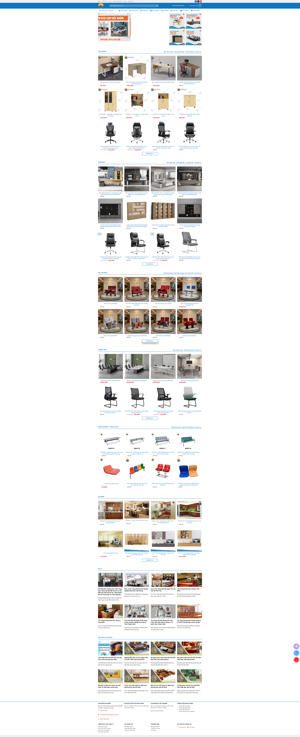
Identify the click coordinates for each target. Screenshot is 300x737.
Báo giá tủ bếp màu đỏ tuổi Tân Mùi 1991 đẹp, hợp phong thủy (189, 658)
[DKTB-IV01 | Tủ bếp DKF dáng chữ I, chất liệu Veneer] (110, 510)
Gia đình (165, 10)
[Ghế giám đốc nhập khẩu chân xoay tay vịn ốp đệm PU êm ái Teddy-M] (110, 242)
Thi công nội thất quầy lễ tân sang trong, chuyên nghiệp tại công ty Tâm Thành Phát (135, 622)
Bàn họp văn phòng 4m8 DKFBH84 (163, 380)
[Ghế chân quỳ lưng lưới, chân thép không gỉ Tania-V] (189, 397)
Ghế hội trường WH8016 (110, 335)
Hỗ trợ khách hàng (117, 1)
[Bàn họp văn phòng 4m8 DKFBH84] (163, 366)
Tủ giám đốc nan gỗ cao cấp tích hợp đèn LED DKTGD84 (163, 225)
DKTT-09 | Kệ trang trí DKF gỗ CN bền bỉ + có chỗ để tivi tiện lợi (137, 553)
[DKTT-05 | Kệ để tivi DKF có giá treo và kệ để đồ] (163, 539)
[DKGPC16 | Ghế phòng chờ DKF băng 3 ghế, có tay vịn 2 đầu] (188, 442)
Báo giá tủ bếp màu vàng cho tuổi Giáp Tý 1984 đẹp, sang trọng (109, 686)
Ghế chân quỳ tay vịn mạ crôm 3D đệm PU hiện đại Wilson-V (110, 411)
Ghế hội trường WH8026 (163, 335)
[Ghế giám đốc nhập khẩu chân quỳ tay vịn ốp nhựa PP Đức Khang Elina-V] (136, 242)
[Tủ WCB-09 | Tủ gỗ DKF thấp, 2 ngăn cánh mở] (189, 100)
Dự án (109, 1)
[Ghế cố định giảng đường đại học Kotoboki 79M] (189, 289)
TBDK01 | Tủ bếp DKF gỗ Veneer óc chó (137, 520)
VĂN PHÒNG (102, 51)
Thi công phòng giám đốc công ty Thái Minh (109, 621)
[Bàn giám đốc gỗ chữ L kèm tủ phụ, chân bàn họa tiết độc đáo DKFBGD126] (110, 178)
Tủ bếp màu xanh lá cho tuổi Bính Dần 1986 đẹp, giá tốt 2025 (188, 686)
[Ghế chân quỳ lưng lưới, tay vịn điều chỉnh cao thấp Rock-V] (163, 397)
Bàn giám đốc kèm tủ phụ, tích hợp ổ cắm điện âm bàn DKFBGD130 (189, 193)
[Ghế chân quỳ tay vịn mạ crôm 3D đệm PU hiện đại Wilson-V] (110, 397)
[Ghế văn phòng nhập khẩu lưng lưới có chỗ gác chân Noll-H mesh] (163, 132)
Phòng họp (134, 10)
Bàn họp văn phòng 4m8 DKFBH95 (110, 380)
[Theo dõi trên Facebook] (196, 1)
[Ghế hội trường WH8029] (110, 289)
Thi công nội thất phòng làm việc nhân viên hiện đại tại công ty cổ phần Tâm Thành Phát (162, 622)
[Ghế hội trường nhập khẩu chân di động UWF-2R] (136, 289)
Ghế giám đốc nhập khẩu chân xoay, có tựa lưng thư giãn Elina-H (163, 257)
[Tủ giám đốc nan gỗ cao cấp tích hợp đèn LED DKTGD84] (163, 211)
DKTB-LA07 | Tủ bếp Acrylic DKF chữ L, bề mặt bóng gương (163, 521)
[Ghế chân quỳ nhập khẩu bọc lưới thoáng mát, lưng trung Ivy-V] (136, 397)
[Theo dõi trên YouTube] (201, 1)
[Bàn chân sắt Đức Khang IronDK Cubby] (163, 68)
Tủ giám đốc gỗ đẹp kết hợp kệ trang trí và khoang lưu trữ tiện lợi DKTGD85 (137, 225)
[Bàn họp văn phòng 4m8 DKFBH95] (110, 366)
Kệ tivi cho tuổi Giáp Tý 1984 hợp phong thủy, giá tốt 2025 (135, 686)
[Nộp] (157, 5)
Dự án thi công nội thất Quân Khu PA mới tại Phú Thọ (163, 590)
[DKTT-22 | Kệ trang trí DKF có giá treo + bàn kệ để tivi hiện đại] (189, 539)
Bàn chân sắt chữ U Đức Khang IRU (110, 82)
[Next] (163, 27)
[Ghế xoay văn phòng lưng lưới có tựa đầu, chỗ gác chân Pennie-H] (136, 132)
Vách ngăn (185, 10)
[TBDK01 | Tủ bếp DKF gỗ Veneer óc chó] (136, 510)
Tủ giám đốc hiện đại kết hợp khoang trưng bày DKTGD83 (189, 225)
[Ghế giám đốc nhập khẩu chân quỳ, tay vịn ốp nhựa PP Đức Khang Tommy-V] (189, 242)
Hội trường (155, 10)
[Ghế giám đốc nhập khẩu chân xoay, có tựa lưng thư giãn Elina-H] (163, 242)
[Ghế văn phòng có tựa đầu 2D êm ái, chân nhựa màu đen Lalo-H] (110, 132)
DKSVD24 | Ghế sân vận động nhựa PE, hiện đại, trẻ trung (137, 484)
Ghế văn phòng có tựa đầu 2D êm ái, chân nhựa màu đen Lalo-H (110, 147)
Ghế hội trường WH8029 (110, 303)
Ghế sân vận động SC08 (111, 483)
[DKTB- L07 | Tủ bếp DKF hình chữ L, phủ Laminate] (189, 510)
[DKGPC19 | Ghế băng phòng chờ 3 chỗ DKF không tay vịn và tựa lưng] (112, 442)
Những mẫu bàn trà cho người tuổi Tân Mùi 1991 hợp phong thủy (136, 658)
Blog (125, 1)
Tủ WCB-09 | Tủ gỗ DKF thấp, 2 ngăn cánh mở (189, 115)
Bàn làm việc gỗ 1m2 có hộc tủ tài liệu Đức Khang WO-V (136, 83)
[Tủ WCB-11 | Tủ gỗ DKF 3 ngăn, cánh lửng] (163, 100)
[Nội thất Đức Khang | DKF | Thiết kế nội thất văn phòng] (102, 6)
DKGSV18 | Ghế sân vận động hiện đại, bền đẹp (163, 484)
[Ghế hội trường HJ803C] (189, 321)
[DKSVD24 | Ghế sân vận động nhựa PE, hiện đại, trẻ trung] (137, 470)
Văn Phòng (124, 10)
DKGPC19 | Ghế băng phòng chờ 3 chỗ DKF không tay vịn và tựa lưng (112, 453)
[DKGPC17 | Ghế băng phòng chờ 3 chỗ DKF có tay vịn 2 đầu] (163, 442)
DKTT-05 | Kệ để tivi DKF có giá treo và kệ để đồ (163, 553)
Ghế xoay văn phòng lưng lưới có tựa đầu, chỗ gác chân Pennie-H (136, 147)
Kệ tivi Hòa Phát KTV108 (110, 553)
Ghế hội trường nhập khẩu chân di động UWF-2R (137, 304)
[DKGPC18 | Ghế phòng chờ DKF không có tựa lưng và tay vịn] (137, 442)
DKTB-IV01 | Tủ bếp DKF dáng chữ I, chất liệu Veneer (110, 521)
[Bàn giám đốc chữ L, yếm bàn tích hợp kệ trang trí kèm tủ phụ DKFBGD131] (163, 178)
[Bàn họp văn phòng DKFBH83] (189, 366)
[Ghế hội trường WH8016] (110, 321)
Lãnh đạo (145, 10)
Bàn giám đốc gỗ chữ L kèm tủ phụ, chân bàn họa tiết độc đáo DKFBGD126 (110, 193)
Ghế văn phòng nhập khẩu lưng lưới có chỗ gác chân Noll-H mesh (163, 147)
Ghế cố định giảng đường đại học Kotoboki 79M (189, 304)
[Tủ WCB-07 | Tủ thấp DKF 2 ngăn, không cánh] (136, 100)
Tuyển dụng (130, 1)
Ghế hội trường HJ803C (189, 335)
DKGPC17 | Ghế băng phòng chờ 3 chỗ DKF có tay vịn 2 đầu (163, 453)
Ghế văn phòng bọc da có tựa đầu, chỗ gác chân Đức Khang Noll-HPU (189, 147)
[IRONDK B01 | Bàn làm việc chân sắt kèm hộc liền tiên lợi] (189, 68)
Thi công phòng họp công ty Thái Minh (188, 590)
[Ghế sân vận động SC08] (112, 470)
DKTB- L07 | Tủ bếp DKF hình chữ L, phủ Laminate (189, 521)
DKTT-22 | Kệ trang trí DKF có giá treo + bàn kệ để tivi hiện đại (190, 553)
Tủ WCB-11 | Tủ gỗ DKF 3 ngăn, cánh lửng (163, 115)
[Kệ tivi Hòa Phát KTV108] (110, 539)
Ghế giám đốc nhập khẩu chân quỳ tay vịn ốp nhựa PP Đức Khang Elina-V (136, 257)
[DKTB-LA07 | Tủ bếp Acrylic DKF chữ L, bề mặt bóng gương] (163, 510)
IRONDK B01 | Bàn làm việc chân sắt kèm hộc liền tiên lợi (189, 83)
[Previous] (101, 27)
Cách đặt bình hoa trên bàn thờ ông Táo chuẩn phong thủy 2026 (110, 658)
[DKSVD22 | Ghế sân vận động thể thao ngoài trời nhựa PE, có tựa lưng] (188, 470)
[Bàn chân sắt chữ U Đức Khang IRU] (110, 68)
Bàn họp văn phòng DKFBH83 (189, 380)
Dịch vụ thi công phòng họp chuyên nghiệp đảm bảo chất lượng (136, 590)
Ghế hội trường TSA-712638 (163, 303)
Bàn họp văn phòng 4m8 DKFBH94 (137, 380)
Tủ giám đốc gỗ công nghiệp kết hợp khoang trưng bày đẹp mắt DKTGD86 (110, 225)
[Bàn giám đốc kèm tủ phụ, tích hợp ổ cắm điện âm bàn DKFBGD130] (189, 178)
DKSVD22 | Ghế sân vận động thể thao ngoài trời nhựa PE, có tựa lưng (188, 484)
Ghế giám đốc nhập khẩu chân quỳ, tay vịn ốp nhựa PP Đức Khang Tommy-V (189, 257)
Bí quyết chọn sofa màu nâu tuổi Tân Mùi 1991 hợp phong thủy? (163, 658)
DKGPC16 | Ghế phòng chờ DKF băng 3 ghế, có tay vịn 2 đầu (188, 453)
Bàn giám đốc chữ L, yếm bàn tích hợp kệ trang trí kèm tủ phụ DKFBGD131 (163, 193)
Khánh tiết (196, 10)
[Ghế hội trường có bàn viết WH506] (136, 321)
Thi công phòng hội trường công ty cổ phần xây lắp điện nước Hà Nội (189, 621)
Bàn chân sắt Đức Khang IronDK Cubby (163, 82)
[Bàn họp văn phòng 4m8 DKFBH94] (136, 366)
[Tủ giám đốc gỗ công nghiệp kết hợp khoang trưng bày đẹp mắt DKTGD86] (110, 211)
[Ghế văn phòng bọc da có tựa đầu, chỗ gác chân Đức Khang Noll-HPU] (189, 132)
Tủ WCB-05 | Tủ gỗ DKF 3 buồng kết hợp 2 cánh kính (110, 115)
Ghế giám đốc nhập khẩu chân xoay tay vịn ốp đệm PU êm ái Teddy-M (110, 257)
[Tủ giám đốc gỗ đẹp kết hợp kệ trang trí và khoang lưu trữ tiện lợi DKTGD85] (136, 211)
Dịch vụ (99, 1)
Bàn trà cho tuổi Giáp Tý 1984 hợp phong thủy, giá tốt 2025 (162, 686)
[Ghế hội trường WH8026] (163, 321)
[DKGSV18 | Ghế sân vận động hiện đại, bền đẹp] (163, 470)
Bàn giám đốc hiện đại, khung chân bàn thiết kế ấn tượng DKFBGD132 (137, 193)
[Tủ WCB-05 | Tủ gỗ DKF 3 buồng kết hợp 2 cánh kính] (110, 100)
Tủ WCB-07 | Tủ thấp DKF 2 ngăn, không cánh (136, 115)
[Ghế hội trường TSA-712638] (163, 289)
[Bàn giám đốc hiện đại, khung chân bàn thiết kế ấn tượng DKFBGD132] (136, 178)
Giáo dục (175, 10)
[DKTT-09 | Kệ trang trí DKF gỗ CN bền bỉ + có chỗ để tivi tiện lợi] (136, 539)
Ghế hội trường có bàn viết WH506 (136, 335)
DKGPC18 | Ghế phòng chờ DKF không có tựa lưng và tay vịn (137, 453)
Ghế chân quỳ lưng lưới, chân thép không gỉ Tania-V (189, 411)
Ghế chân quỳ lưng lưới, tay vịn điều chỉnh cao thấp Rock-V (163, 411)
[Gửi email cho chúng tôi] (198, 1)
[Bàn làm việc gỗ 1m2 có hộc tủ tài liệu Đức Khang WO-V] (136, 68)
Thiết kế (104, 1)
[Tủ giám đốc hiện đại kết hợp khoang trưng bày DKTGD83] (189, 211)
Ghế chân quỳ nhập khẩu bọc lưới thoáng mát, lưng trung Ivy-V (136, 411)
